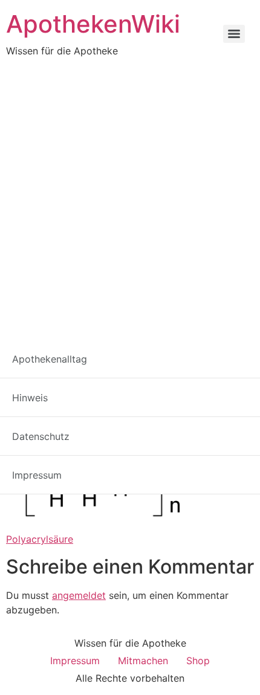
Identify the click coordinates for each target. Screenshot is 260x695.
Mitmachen (143, 661)
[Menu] (234, 34)
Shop (198, 661)
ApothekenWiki (93, 24)
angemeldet (79, 595)
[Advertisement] (130, 194)
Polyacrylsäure (39, 539)
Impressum (75, 661)
